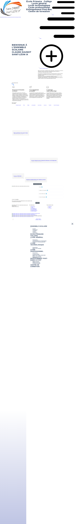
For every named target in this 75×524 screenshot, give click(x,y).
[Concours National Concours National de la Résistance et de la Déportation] (44, 132)
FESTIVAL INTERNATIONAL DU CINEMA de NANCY (36, 179)
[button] (50, 187)
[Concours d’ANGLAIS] (18, 168)
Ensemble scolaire (37, 161)
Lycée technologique (39, 5)
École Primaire (34, 1)
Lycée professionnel (39, 7)
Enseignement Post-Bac (39, 9)
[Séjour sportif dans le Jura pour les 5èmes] (21, 118)
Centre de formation (39, 11)
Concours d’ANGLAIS (17, 176)
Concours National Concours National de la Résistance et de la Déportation (44, 160)
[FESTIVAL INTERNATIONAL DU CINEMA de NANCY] (36, 170)
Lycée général (39, 3)
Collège (48, 1)
